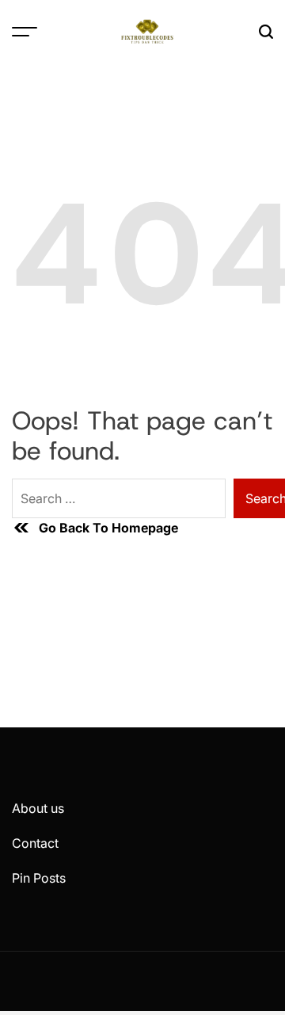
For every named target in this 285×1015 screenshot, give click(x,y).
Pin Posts (39, 878)
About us (38, 808)
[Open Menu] (24, 32)
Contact (35, 843)
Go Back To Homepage (108, 528)
